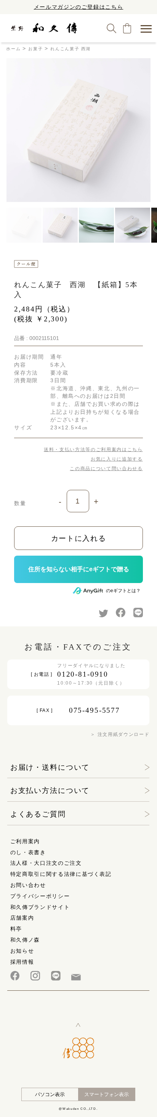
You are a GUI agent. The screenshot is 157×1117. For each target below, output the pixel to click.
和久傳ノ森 (25, 940)
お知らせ (22, 951)
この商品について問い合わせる (106, 468)
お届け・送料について (50, 767)
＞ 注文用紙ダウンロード (119, 734)
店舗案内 (22, 918)
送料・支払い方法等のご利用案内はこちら (93, 449)
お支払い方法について (50, 790)
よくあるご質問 (38, 814)
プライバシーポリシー (40, 896)
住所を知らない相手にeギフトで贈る (78, 569)
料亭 (16, 929)
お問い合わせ (28, 885)
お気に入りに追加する (117, 459)
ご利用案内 (25, 841)
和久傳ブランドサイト (40, 907)
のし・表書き (28, 852)
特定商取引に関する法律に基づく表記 (61, 874)
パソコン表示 (50, 1094)
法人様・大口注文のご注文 (46, 863)
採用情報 (22, 962)
